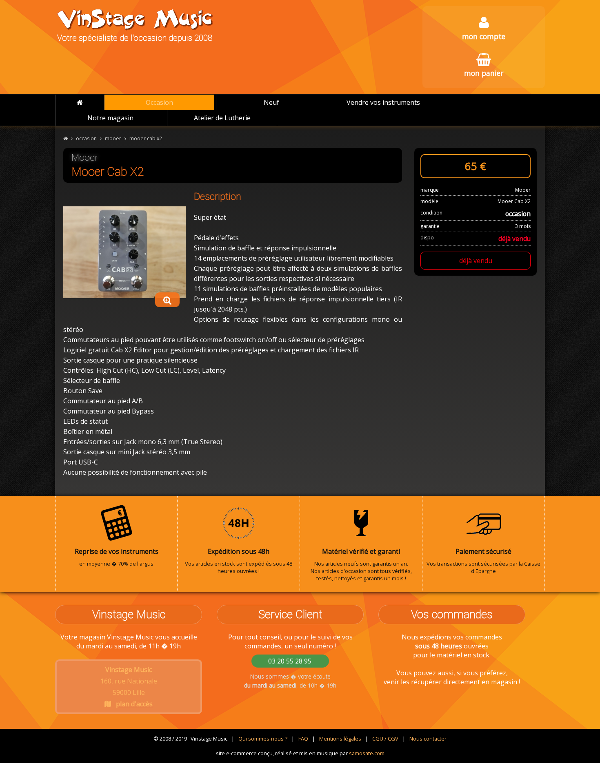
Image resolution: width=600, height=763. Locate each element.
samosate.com (366, 753)
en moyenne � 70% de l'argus (116, 557)
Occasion (159, 102)
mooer (113, 138)
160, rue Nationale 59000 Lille (128, 686)
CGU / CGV (385, 738)
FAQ (303, 738)
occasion (86, 138)
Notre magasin (110, 117)
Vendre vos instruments (383, 102)
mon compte (483, 36)
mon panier (483, 73)
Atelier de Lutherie (222, 117)
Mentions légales (340, 738)
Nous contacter (428, 738)
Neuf (271, 102)
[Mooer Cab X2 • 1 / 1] (124, 252)
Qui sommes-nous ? (262, 738)
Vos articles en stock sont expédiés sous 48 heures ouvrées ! (238, 561)
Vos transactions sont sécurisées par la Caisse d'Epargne (483, 561)
